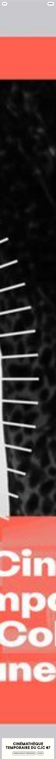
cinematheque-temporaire (24, 753)
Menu (51, 4)
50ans (40, 753)
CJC (5, 4)
